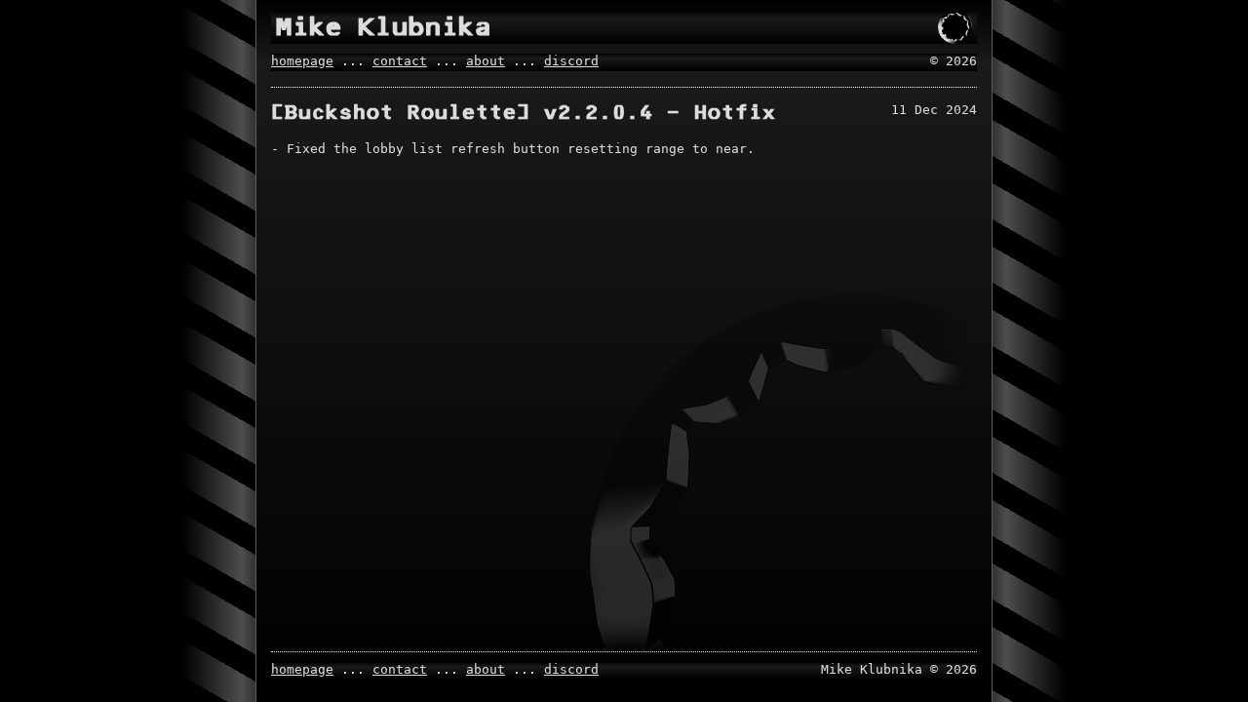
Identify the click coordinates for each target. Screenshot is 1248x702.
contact (399, 61)
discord (571, 61)
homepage (302, 61)
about (485, 61)
